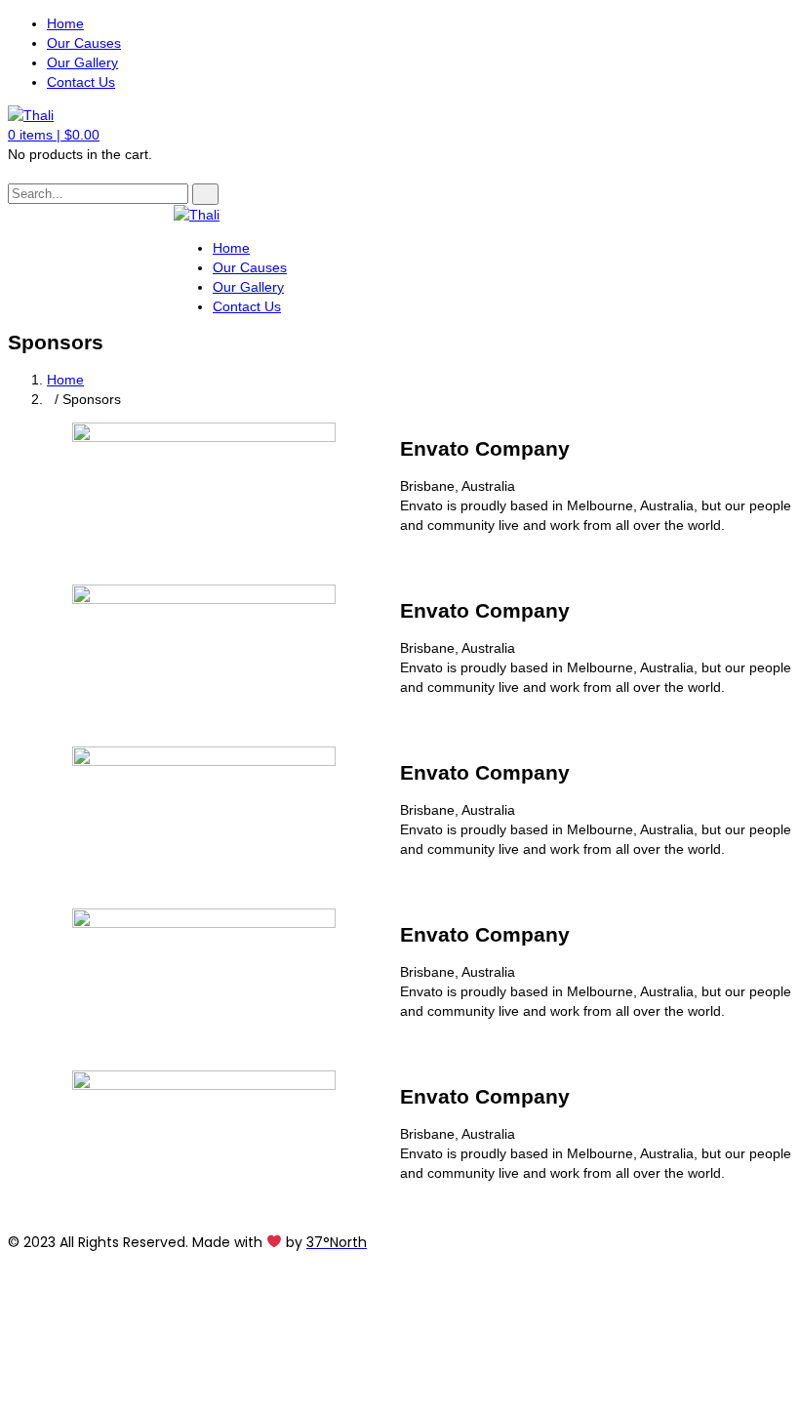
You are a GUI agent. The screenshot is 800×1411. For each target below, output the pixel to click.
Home (65, 23)
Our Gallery (82, 62)
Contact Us (81, 82)
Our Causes (84, 43)
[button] (54, 134)
